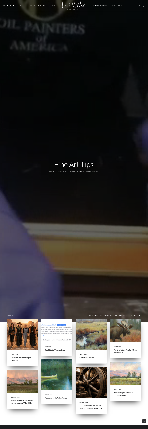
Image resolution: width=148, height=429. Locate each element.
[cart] (143, 5)
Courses (52, 5)
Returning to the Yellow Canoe (56, 398)
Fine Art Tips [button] (108, 315)
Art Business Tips (96, 375)
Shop (113, 5)
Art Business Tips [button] (95, 315)
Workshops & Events (101, 5)
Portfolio (42, 5)
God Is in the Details (86, 358)
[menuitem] (4, 5)
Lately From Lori (28, 327)
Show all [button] (10, 315)
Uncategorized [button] (135, 315)
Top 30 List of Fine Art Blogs (55, 350)
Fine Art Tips (64, 323)
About (32, 5)
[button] (4, 5)
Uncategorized (28, 323)
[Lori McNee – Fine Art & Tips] (74, 5)
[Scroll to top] (144, 421)
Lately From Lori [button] (121, 315)
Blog (120, 5)
